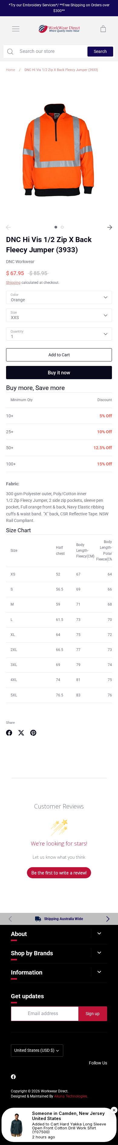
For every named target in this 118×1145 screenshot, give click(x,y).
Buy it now (59, 373)
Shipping (13, 283)
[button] (108, 919)
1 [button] (55, 227)
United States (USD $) (34, 1050)
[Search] (10, 51)
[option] (59, 150)
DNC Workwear (20, 261)
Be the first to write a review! (59, 873)
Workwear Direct (54, 1091)
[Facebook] (13, 1077)
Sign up (93, 1013)
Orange (18, 299)
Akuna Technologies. (71, 1096)
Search (100, 51)
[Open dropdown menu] (99, 933)
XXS (15, 317)
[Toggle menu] (15, 29)
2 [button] (62, 227)
